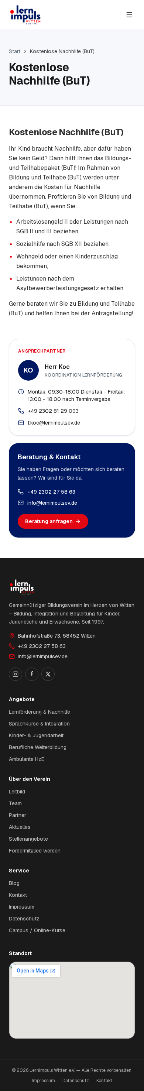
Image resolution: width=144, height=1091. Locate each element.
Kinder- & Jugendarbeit (36, 735)
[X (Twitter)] (48, 674)
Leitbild (17, 791)
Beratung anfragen (49, 521)
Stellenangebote (28, 839)
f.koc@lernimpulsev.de (54, 422)
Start (14, 51)
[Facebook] (31, 674)
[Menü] (129, 15)
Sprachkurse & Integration (39, 723)
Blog (14, 883)
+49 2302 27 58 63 (51, 491)
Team (15, 803)
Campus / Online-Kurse (37, 930)
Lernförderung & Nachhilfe (39, 712)
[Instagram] (15, 674)
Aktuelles (20, 827)
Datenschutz (24, 918)
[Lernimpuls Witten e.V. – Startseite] (25, 14)
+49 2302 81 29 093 (53, 411)
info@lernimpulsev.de (52, 503)
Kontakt (18, 895)
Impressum (21, 906)
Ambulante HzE (26, 759)
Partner (17, 815)
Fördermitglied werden (35, 850)
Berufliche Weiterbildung (37, 747)
